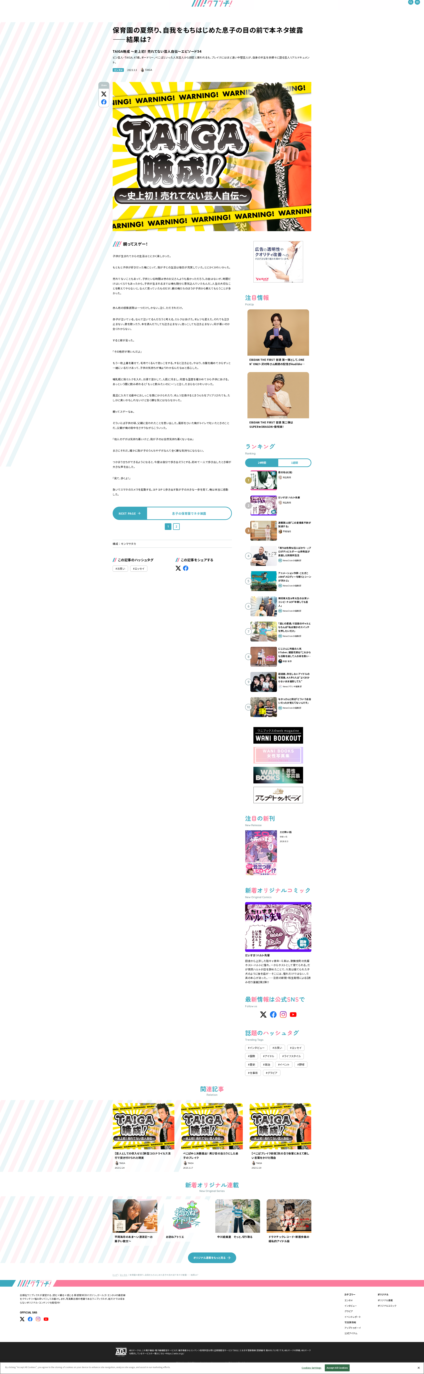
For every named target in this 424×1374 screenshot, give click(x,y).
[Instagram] (283, 1014)
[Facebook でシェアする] (103, 102)
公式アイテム (350, 1333)
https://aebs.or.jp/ (175, 1353)
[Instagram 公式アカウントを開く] (38, 1319)
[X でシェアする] (103, 94)
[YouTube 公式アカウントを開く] (46, 1319)
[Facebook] (273, 1014)
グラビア (348, 1311)
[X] (263, 1014)
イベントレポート (352, 1316)
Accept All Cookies (337, 1367)
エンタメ (118, 70)
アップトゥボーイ (352, 1327)
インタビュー (350, 1305)
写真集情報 (350, 1322)
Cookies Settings (311, 1367)
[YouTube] (293, 1014)
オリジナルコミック (387, 1305)
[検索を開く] (410, 6)
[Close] (418, 1367)
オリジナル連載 (385, 1300)
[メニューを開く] (417, 6)
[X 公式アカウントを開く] (22, 1319)
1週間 (294, 463)
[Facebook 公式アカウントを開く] (30, 1319)
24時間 (262, 463)
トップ (115, 1274)
